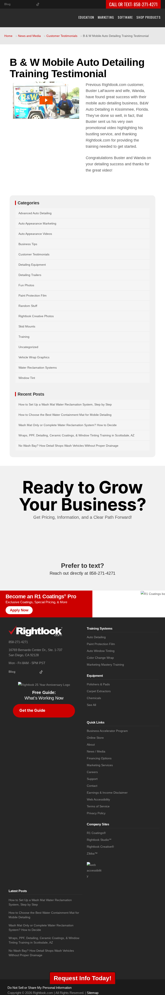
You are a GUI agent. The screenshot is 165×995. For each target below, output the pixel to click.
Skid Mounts (26, 326)
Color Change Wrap (100, 657)
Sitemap (92, 993)
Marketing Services (100, 765)
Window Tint (26, 378)
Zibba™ (92, 853)
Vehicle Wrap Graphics (33, 357)
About (91, 744)
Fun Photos (26, 285)
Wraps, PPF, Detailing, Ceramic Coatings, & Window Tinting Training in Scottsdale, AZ (76, 435)
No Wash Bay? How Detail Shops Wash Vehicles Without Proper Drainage (68, 445)
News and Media (29, 36)
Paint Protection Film (32, 295)
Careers (92, 772)
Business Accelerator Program (107, 731)
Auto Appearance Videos (35, 233)
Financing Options (99, 758)
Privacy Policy (96, 813)
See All (91, 705)
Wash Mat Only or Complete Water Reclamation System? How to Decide (67, 425)
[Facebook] (24, 3)
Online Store (95, 737)
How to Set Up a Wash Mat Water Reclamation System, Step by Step (65, 404)
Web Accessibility (98, 799)
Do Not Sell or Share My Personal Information (40, 987)
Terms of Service (98, 806)
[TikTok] (37, 3)
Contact (92, 785)
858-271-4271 (145, 4)
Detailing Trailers (29, 275)
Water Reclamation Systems (37, 367)
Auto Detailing (96, 637)
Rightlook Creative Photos (36, 316)
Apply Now (19, 610)
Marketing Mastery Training (105, 664)
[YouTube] (31, 3)
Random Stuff (27, 306)
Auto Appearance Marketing (37, 223)
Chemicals (94, 698)
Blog (7, 4)
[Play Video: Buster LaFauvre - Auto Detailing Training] (46, 100)
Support (92, 779)
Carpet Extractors (99, 691)
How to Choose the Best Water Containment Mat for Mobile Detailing (65, 414)
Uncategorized (28, 347)
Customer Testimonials (61, 36)
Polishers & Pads (98, 684)
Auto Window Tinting (101, 651)
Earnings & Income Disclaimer (107, 792)
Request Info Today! (82, 978)
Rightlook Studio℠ (99, 839)
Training (23, 336)
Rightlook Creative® (100, 846)
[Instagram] (17, 3)
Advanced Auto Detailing (35, 213)
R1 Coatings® (96, 833)
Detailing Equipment (32, 264)
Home (8, 36)
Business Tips (27, 244)
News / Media (96, 751)
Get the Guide (32, 710)
